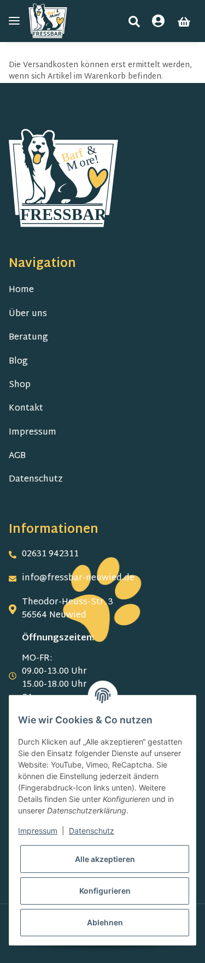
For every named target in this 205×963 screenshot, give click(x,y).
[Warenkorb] (184, 22)
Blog (18, 362)
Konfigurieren (105, 890)
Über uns (28, 314)
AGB (17, 456)
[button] (134, 21)
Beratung (28, 338)
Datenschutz (36, 480)
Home (21, 290)
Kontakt (26, 409)
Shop (20, 385)
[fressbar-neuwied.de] (47, 21)
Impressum (32, 433)
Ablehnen (105, 922)
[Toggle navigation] (14, 21)
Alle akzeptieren (105, 859)
